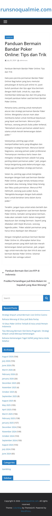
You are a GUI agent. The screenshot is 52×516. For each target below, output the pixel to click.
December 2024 (9, 427)
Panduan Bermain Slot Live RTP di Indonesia (22, 272)
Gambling (9, 37)
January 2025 (8, 422)
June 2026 (6, 365)
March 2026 (7, 370)
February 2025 (8, 418)
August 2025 (7, 400)
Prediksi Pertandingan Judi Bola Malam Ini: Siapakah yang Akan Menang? (25, 283)
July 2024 (6, 449)
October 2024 (8, 436)
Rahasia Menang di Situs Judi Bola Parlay (20, 319)
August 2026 (7, 356)
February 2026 (8, 374)
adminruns (23, 60)
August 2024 (7, 445)
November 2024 (9, 431)
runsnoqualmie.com (26, 9)
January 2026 (8, 378)
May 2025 (6, 405)
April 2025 (6, 409)
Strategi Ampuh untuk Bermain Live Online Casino (24, 315)
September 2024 (9, 440)
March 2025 (7, 414)
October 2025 (8, 392)
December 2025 (9, 383)
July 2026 (6, 361)
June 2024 (6, 453)
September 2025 (9, 396)
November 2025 (9, 387)
